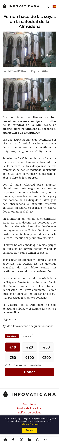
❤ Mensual (27, 336)
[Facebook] (13, 440)
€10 (12, 347)
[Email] (46, 440)
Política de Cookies (29, 412)
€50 (12, 357)
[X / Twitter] (21, 440)
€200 (46, 357)
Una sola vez (11, 336)
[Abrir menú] (54, 440)
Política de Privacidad (29, 408)
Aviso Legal (29, 404)
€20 (29, 347)
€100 (29, 357)
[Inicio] (5, 440)
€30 (46, 347)
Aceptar (29, 430)
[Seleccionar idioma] (54, 6)
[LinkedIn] (29, 440)
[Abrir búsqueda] (47, 6)
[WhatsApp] (38, 440)
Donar (29, 371)
